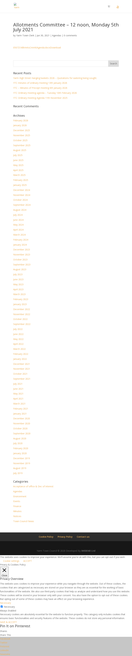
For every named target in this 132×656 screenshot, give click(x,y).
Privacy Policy (65, 536)
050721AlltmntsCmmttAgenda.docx (31, 47)
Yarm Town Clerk (25, 35)
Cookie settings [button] (11, 560)
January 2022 (20, 358)
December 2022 (21, 309)
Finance (17, 506)
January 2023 (20, 304)
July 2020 (18, 443)
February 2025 (20, 180)
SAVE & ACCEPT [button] (8, 622)
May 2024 (18, 224)
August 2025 (19, 150)
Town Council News (23, 521)
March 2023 (19, 294)
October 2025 (20, 140)
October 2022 (20, 319)
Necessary (9, 606)
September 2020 (21, 433)
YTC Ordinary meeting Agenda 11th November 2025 (40, 97)
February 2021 (20, 408)
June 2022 (18, 334)
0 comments (70, 35)
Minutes (17, 511)
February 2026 (20, 120)
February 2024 (20, 239)
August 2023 (19, 269)
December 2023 (21, 249)
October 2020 (20, 428)
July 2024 (18, 214)
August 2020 (19, 438)
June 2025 (18, 160)
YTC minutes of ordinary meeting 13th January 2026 (40, 82)
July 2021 (18, 383)
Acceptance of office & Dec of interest (33, 486)
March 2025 (19, 175)
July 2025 (18, 155)
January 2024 (20, 244)
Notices (17, 516)
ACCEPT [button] (27, 560)
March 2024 (19, 234)
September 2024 (21, 204)
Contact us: (83, 536)
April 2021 (18, 398)
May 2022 (18, 339)
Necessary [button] (5, 602)
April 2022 (18, 343)
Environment (19, 496)
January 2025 (20, 185)
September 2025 (21, 145)
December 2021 (21, 363)
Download (55, 47)
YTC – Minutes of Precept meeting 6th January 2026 (40, 87)
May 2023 (18, 284)
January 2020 (20, 453)
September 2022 (21, 324)
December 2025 (21, 130)
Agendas (56, 35)
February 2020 (20, 448)
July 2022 (18, 329)
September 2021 (21, 378)
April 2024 (18, 229)
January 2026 (20, 125)
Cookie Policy (46, 536)
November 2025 (21, 135)
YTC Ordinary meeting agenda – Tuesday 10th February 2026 (45, 92)
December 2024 (21, 190)
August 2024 (19, 209)
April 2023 (18, 289)
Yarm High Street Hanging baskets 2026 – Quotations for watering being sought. (55, 78)
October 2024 (20, 199)
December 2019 (21, 458)
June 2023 (18, 279)
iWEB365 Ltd (88, 550)
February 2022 (20, 353)
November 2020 (21, 423)
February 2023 (20, 299)
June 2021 (18, 388)
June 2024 (18, 219)
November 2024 (21, 195)
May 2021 (18, 393)
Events (16, 501)
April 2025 (18, 170)
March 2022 (19, 348)
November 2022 (21, 314)
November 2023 (21, 254)
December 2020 (21, 418)
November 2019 (21, 463)
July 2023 (18, 274)
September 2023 (21, 264)
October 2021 (20, 373)
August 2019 (19, 468)
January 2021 (20, 413)
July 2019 (18, 473)
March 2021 (19, 403)
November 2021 (21, 368)
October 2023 (20, 259)
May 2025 (18, 165)
